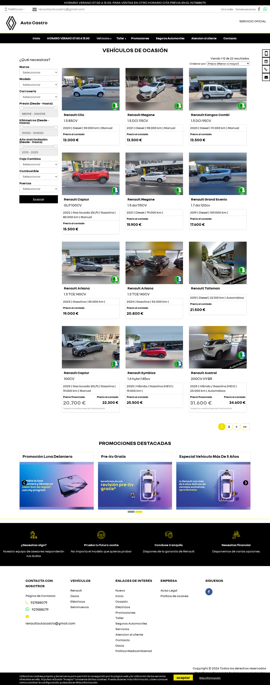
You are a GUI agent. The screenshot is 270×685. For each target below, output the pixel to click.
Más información (86, 682)
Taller (120, 38)
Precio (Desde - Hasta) (36, 103)
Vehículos (103, 38)
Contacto (230, 38)
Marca (24, 67)
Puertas (25, 183)
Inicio (36, 38)
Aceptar (183, 677)
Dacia (74, 596)
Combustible (29, 171)
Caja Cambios (30, 158)
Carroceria (27, 91)
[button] (131, 512)
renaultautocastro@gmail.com (50, 623)
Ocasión (121, 601)
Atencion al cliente (203, 38)
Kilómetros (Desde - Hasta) (34, 121)
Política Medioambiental (133, 651)
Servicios (122, 629)
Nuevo (120, 590)
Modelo (25, 79)
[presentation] (24, 483)
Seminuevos (79, 607)
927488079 (39, 602)
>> (245, 427)
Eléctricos (77, 601)
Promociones (140, 38)
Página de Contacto (40, 596)
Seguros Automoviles (170, 38)
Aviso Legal (168, 590)
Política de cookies (174, 596)
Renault (76, 590)
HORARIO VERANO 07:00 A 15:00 (68, 38)
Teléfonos (15, 9)
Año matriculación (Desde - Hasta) (33, 140)
